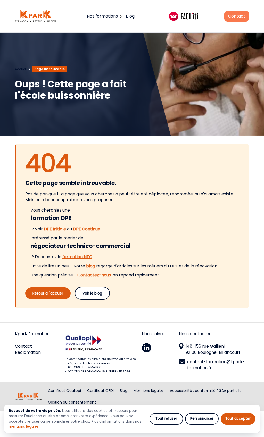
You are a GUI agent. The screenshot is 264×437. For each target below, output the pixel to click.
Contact (236, 16)
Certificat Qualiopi (64, 390)
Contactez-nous (94, 275)
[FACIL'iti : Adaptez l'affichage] (183, 16)
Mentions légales (149, 390)
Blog (123, 390)
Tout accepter (238, 418)
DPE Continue (86, 229)
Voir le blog (92, 293)
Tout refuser (166, 418)
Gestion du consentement (72, 402)
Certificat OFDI (100, 390)
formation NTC (77, 257)
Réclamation (28, 352)
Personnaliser (201, 418)
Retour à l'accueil (47, 293)
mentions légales (24, 426)
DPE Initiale (55, 229)
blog (90, 266)
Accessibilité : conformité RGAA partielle (206, 390)
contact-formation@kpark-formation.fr (216, 365)
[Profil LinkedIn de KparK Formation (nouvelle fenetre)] (159, 347)
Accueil (21, 69)
